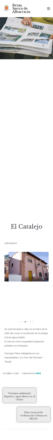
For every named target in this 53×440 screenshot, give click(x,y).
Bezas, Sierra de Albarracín (21, 8)
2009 (38, 373)
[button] (19, 321)
